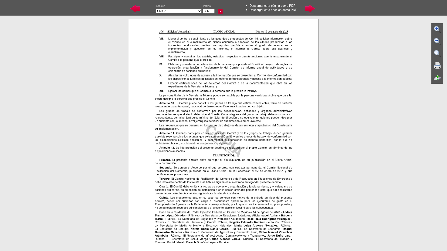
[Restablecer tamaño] (437, 53)
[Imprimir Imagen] (437, 65)
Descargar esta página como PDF (272, 5)
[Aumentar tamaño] (437, 29)
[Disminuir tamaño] (437, 41)
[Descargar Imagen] (437, 77)
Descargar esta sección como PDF (273, 10)
